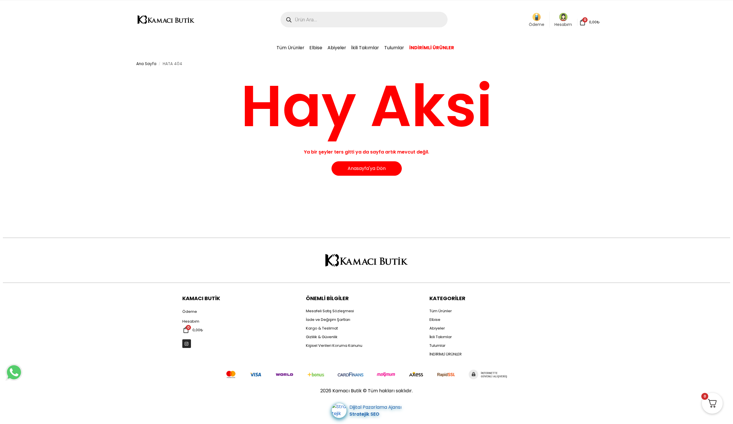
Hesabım (563, 24)
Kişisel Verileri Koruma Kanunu (334, 345)
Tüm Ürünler (440, 311)
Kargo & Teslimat (322, 328)
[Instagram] (186, 343)
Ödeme (536, 24)
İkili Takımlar (440, 337)
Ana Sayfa (146, 64)
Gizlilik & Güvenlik (322, 337)
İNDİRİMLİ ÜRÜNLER (445, 354)
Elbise (434, 319)
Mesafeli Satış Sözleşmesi (330, 311)
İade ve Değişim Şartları (328, 319)
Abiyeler (437, 328)
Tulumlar (437, 345)
